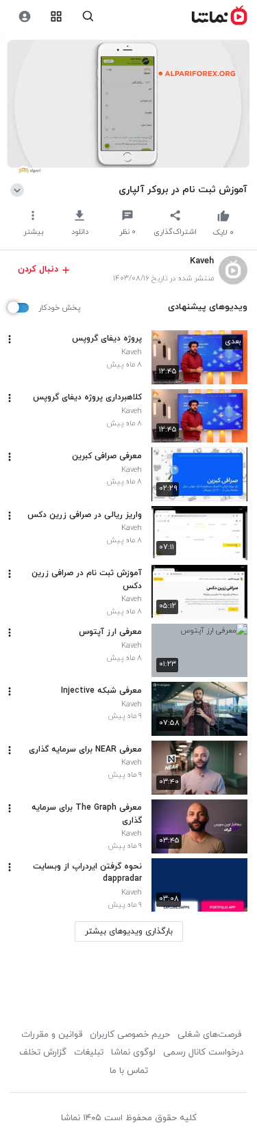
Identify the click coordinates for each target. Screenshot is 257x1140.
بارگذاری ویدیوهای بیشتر (129, 931)
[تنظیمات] (24, 16)
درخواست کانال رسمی (203, 1052)
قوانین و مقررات (51, 1035)
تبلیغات (88, 1052)
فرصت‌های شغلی (209, 1035)
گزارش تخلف (42, 1052)
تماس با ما (129, 1071)
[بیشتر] (9, 339)
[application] (128, 105)
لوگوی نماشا (133, 1052)
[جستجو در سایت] (88, 16)
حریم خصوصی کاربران (130, 1035)
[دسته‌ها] (56, 16)
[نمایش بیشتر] (19, 189)
